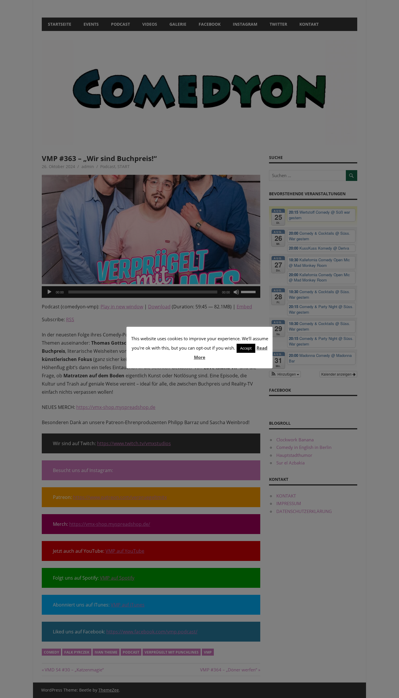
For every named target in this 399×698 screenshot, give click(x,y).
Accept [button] (246, 348)
